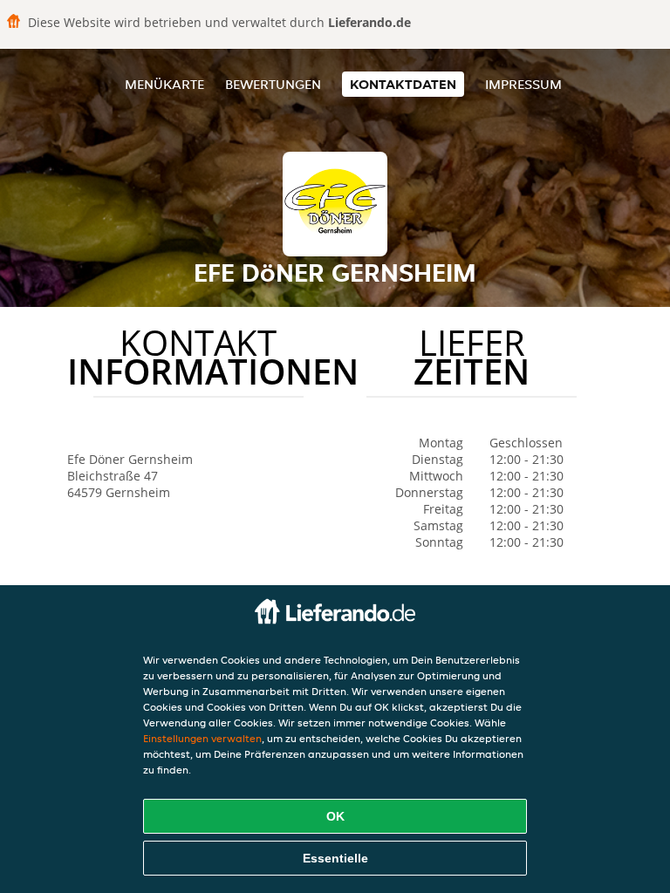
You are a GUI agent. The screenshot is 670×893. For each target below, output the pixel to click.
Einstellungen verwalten (202, 738)
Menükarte (164, 84)
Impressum (523, 84)
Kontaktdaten (403, 84)
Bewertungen (273, 84)
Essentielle (335, 858)
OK (335, 816)
